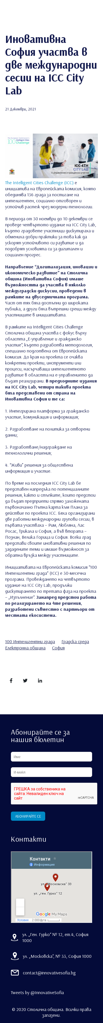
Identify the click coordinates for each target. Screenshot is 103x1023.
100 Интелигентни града (30, 641)
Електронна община (25, 648)
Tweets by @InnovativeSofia (37, 992)
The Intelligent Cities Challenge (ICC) (39, 182)
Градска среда (75, 641)
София (58, 648)
